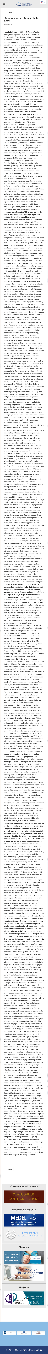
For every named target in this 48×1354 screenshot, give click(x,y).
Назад (9, 12)
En (44, 2)
